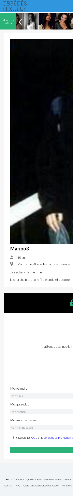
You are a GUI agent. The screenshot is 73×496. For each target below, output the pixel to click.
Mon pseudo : (19, 404)
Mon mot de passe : (23, 420)
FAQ (17, 485)
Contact (8, 485)
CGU (34, 437)
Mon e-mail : (18, 388)
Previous (20, 21)
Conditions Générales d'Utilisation (41, 485)
